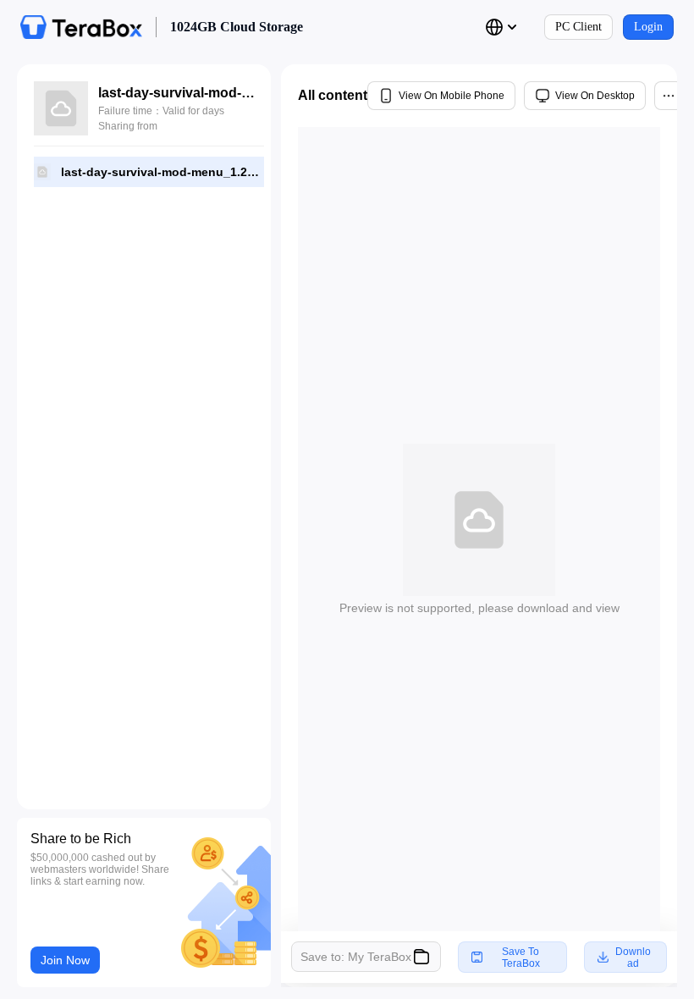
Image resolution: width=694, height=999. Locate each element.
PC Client (578, 26)
